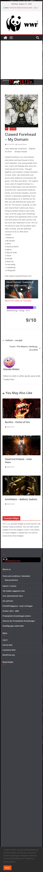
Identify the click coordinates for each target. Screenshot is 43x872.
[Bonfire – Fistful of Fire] (21, 400)
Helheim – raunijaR (13, 340)
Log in (5, 640)
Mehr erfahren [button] (10, 862)
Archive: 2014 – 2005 (11, 611)
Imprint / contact (9, 586)
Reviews (13, 129)
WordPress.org (9, 655)
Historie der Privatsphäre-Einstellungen (19, 621)
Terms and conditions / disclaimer (16, 576)
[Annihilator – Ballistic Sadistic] (21, 477)
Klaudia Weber (22, 144)
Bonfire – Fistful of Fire (17, 422)
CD (6, 129)
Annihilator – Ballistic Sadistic (21, 499)
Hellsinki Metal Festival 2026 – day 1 (24, 8)
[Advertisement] (21, 60)
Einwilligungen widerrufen (13, 626)
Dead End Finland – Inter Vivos (18, 461)
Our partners (8, 601)
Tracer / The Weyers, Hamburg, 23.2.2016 (23, 348)
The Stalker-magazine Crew (14, 591)
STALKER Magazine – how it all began (18, 606)
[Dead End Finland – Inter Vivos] (21, 437)
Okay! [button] (7, 868)
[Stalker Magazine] (5, 38)
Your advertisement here (13, 596)
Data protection (11, 580)
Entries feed (7, 645)
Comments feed (9, 650)
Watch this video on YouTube (18, 300)
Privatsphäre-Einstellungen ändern (17, 616)
